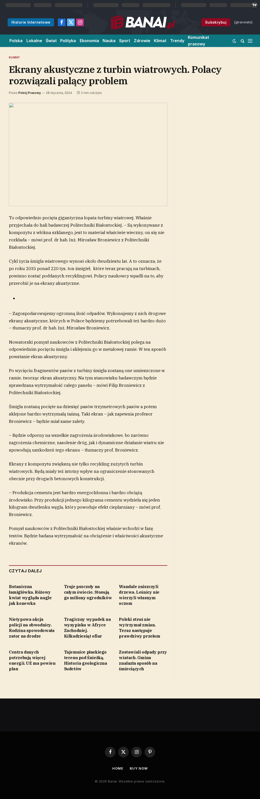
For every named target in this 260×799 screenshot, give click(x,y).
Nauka (109, 40)
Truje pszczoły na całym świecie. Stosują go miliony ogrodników (88, 592)
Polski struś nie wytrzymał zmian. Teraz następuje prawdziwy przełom (139, 627)
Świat (51, 40)
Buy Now (139, 768)
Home (117, 768)
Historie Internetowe (30, 22)
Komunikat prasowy (198, 40)
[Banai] (142, 22)
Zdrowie (142, 40)
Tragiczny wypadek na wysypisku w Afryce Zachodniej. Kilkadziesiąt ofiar (87, 627)
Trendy (177, 40)
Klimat (160, 40)
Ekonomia (89, 40)
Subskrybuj (215, 22)
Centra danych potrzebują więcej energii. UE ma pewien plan (32, 660)
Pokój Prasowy (29, 93)
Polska (16, 40)
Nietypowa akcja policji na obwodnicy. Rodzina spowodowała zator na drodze (31, 627)
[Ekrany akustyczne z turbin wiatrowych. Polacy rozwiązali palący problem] (88, 154)
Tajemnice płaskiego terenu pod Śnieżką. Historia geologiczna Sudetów (85, 660)
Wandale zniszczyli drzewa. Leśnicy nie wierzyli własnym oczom (139, 595)
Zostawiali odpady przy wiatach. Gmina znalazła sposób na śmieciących (143, 660)
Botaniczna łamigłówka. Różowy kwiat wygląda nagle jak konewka (30, 595)
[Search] (243, 40)
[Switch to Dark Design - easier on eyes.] (234, 41)
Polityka (68, 40)
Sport (124, 40)
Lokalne (34, 40)
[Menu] (250, 40)
